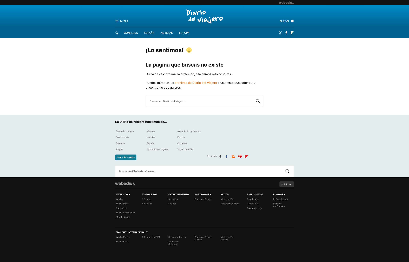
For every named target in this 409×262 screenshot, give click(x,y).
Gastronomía (122, 137)
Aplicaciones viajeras (157, 149)
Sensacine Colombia (173, 242)
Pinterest (240, 155)
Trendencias (253, 199)
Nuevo (284, 21)
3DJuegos (147, 199)
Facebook (286, 33)
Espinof (172, 203)
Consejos (131, 32)
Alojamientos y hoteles (189, 131)
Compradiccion (254, 208)
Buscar (258, 100)
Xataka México (123, 237)
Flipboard (292, 33)
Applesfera (121, 208)
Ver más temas (126, 157)
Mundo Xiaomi (123, 217)
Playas (119, 149)
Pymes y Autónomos (279, 204)
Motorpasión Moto (230, 203)
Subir (284, 184)
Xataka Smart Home (125, 212)
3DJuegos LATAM (151, 237)
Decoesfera (253, 203)
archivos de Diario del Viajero (196, 83)
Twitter (280, 33)
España (149, 32)
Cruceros (182, 143)
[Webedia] (286, 2)
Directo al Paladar (203, 199)
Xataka (119, 199)
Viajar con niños (185, 149)
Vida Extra (147, 203)
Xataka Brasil (122, 241)
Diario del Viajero (204, 16)
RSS (233, 155)
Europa (184, 32)
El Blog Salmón (280, 199)
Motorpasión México (227, 238)
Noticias (167, 32)
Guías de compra (125, 131)
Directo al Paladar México (203, 238)
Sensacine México (177, 237)
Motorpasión (227, 199)
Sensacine (173, 199)
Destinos (120, 143)
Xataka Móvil (122, 203)
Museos (151, 131)
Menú (124, 21)
